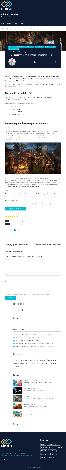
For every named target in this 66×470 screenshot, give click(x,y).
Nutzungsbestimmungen (14, 455)
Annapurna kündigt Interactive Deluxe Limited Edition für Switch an (35, 335)
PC (14, 47)
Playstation (20, 47)
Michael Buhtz (21, 62)
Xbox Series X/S (14, 49)
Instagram (21, 224)
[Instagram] (22, 310)
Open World (24, 221)
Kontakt (3, 453)
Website (7, 287)
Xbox (46, 47)
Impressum (8, 453)
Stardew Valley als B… (30, 412)
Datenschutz (4, 455)
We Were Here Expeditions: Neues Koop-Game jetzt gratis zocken (35, 343)
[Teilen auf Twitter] (11, 230)
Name (6, 274)
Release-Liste (35, 363)
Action (16, 360)
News (7, 28)
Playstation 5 (39, 47)
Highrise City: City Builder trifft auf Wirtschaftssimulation (32, 338)
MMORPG (16, 363)
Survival (16, 367)
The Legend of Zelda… (30, 388)
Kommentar (7, 259)
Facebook (14, 224)
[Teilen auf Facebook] (7, 230)
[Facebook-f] (14, 310)
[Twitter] (18, 310)
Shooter (53, 363)
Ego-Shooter (52, 360)
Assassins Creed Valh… (30, 396)
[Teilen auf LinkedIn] (15, 230)
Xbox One (52, 47)
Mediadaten (22, 453)
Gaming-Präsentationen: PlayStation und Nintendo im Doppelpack (35, 346)
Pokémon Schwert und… (31, 380)
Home (2, 28)
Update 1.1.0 (15, 86)
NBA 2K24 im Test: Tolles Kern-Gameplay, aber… (29, 340)
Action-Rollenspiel (15, 221)
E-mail (6, 281)
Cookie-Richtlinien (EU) (27, 455)
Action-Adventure (26, 360)
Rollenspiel (45, 363)
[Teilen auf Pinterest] (19, 230)
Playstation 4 (30, 47)
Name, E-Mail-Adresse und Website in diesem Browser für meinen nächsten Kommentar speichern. (28, 294)
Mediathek (15, 453)
